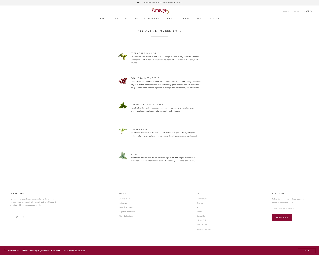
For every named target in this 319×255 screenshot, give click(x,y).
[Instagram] (23, 216)
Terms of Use (202, 224)
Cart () (308, 11)
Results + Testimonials (147, 18)
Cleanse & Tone (125, 198)
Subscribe (282, 217)
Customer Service (204, 229)
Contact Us (201, 216)
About (186, 18)
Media (200, 18)
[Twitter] (17, 216)
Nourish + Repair (126, 207)
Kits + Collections (126, 216)
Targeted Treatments (127, 211)
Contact (214, 18)
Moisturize (123, 203)
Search (297, 11)
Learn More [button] (80, 250)
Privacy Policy (202, 220)
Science (171, 18)
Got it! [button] (306, 251)
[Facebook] (11, 216)
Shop (102, 18)
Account (287, 11)
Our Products (120, 18)
